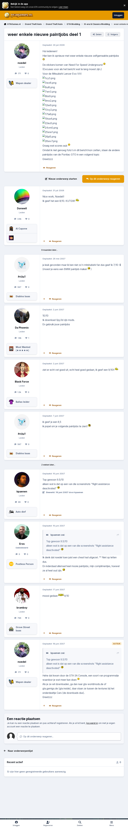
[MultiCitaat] (44, 241)
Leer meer (5, 5)
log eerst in (92, 723)
